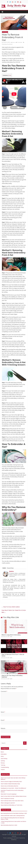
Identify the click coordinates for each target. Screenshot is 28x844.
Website (3, 728)
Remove (10, 44)
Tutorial (3, 769)
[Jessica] (6, 572)
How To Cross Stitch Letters (11, 607)
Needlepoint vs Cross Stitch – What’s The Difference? (13, 788)
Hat (8, 44)
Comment (4, 691)
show (9, 75)
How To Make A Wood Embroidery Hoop (10, 783)
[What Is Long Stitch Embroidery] (14, 620)
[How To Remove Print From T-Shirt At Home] (14, 640)
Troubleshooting (5, 767)
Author (4, 568)
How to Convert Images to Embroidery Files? (11, 781)
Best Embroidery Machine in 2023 (9, 825)
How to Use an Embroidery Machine (9, 786)
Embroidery (5, 32)
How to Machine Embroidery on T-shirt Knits (11, 805)
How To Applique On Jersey (7, 798)
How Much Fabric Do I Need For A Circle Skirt (14, 611)
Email (3, 720)
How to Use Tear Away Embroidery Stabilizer (12, 676)
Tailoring (3, 765)
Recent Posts (10, 568)
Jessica (13, 42)
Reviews (3, 763)
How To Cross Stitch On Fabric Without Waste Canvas (13, 796)
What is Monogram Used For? (8, 803)
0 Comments (19, 42)
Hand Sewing (4, 758)
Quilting (3, 760)
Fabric (2, 756)
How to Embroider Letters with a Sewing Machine (13, 815)
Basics (2, 752)
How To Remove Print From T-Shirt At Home (13, 655)
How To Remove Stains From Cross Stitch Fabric (12, 800)
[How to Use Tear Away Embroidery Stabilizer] (14, 661)
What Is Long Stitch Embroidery (11, 635)
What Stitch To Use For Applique (8, 794)
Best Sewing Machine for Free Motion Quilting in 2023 (14, 813)
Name (3, 712)
